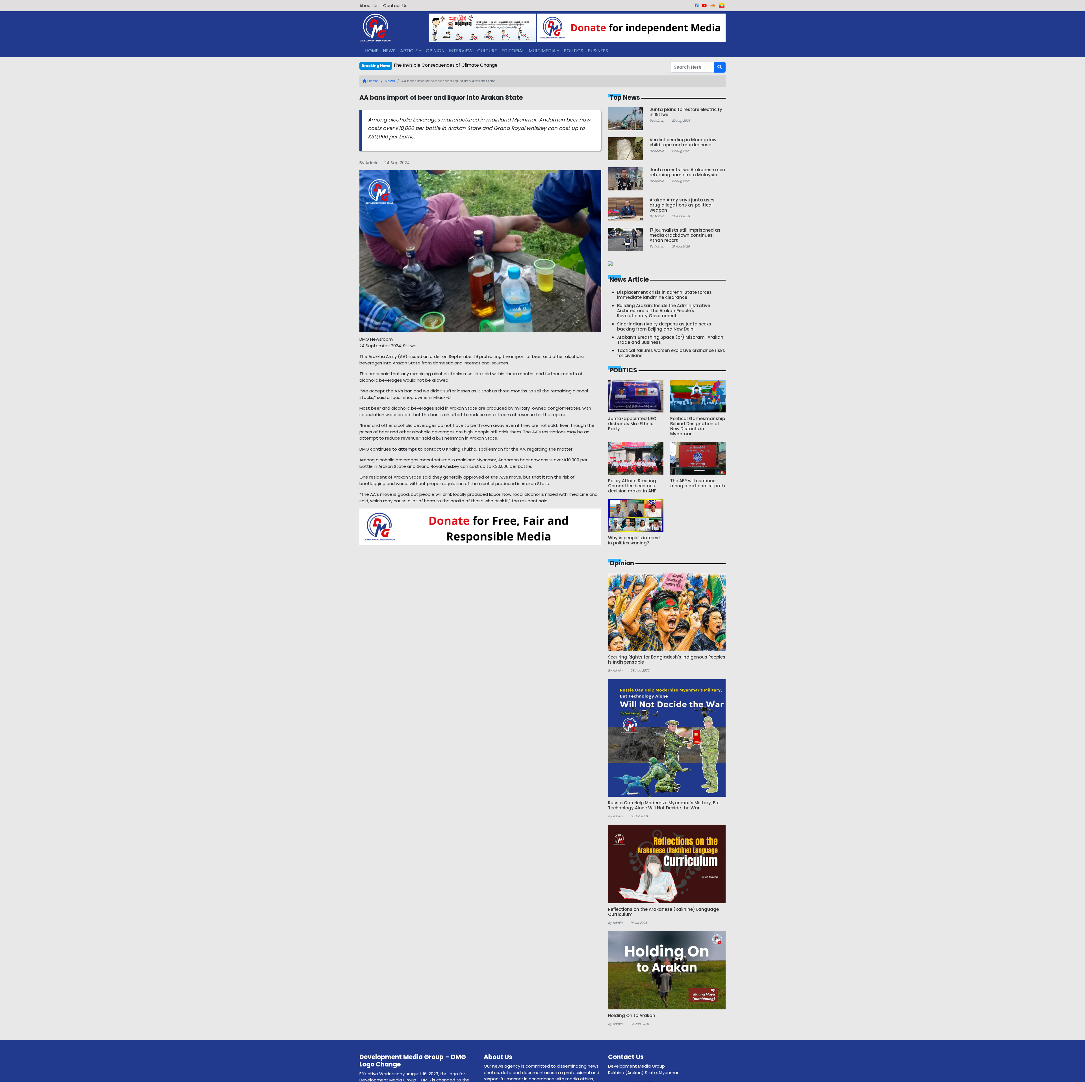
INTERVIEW (461, 50)
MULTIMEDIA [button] (542, 50)
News (390, 81)
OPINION (435, 50)
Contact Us (395, 5)
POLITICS (573, 50)
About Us (369, 5)
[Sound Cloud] (712, 5)
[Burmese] (721, 5)
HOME (371, 50)
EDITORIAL (513, 50)
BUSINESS (598, 50)
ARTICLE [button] (409, 50)
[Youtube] (704, 5)
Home (372, 81)
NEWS (389, 50)
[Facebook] (696, 5)
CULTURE (487, 50)
